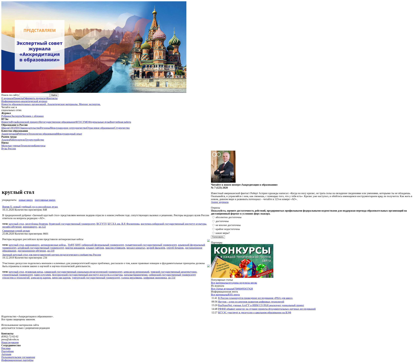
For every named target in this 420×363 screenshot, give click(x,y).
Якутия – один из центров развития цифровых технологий (251, 301)
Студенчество (122, 127)
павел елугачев (42, 274)
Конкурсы (39, 145)
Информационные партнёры (17, 360)
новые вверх (26, 200)
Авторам (6, 354)
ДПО (17, 127)
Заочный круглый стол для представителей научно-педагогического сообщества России (51, 254)
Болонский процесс (28, 122)
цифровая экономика (155, 277)
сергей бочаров (175, 247)
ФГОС (79, 122)
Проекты (18, 98)
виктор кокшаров (75, 247)
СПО (11, 127)
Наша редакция (10, 342)
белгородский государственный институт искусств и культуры (87, 274)
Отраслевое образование (100, 127)
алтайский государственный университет (41, 247)
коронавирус (30, 226)
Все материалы (219, 282)
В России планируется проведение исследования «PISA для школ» (255, 298)
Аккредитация (9, 133)
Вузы (14, 122)
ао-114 (171, 277)
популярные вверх (45, 200)
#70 (235, 288)
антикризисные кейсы (53, 244)
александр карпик (41, 277)
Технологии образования (42, 133)
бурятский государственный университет (72, 223)
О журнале (7, 98)
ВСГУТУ (101, 223)
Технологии (27, 145)
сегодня (232, 282)
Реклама (5, 348)
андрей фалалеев (156, 247)
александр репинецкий (136, 271)
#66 (239, 288)
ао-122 (42, 226)
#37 (247, 288)
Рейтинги (23, 133)
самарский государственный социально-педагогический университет (83, 271)
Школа (5, 127)
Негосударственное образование (57, 122)
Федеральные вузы (99, 122)
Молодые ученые (11, 145)
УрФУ (71, 244)
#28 (251, 288)
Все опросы (411, 207)
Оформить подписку (35, 98)
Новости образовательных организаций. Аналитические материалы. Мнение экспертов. (51, 103)
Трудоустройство (34, 139)
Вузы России (8, 148)
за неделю (242, 282)
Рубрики (6, 116)
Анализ (5, 139)
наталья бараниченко (135, 274)
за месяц (252, 282)
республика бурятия (36, 223)
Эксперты (16, 116)
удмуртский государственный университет (96, 277)
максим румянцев (115, 247)
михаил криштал (135, 247)
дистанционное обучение (32, 250)
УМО (86, 122)
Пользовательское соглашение (18, 357)
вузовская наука (34, 271)
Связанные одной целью (16, 230)
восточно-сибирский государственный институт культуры (173, 223)
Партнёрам (7, 351)
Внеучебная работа (120, 122)
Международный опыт (69, 133)
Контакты (52, 98)
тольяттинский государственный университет (151, 244)
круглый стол (16, 223)
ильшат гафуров (95, 247)
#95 (243, 288)
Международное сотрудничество (68, 127)
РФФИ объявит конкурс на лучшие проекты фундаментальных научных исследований (267, 308)
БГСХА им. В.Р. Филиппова (123, 223)
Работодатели (17, 139)
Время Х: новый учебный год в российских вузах (30, 206)
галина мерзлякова (131, 277)
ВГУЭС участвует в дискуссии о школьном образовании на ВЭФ (254, 312)
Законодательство (30, 127)
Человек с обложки (33, 116)
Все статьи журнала (222, 288)
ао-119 (50, 250)
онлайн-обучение (12, 226)
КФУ (77, 244)
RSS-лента (234, 294)
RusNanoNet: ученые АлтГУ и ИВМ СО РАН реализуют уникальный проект (261, 305)
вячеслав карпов (61, 277)
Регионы (45, 127)
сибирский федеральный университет (103, 244)
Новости (6, 122)
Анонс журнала (220, 202)
